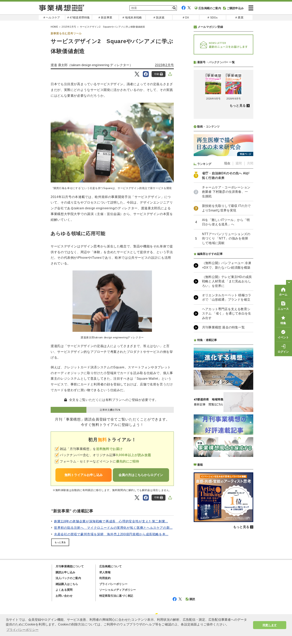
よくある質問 (64, 589)
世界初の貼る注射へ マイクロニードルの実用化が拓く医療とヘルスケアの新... (113, 527)
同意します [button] (270, 625)
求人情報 (105, 572)
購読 (192, 599)
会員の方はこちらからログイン (141, 475)
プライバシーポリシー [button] (22, 629)
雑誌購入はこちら (67, 584)
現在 (227, 163)
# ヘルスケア (52, 17)
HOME (54, 26)
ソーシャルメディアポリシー (117, 589)
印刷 (156, 74)
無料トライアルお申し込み (84, 475)
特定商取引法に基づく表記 (116, 595)
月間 (250, 163)
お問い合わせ (64, 595)
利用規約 (105, 578)
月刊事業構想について (70, 566)
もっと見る (60, 542)
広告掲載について (110, 566)
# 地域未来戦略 (132, 17)
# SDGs (213, 17)
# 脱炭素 (159, 17)
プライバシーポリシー (113, 584)
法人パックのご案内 (68, 578)
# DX (186, 17)
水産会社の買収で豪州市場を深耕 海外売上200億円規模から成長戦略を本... (111, 534)
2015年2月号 (69, 26)
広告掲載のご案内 (209, 8)
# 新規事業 (105, 17)
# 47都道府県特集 (78, 17)
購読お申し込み (65, 572)
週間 (238, 163)
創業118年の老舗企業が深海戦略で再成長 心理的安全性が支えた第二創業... (111, 521)
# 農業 (239, 17)
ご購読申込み (235, 8)
